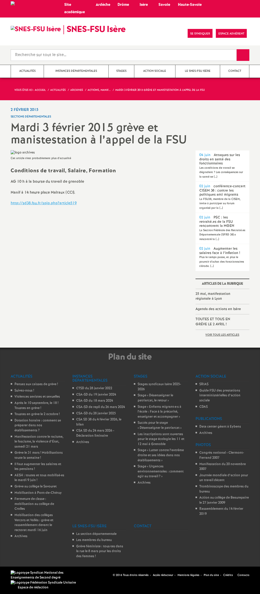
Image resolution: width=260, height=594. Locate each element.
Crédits (228, 575)
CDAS (203, 406)
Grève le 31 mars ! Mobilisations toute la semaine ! (38, 455)
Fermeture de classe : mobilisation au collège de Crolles (34, 504)
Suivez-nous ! (24, 390)
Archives (20, 536)
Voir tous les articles (222, 335)
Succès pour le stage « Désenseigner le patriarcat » (160, 425)
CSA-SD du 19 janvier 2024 (96, 394)
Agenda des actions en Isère (218, 309)
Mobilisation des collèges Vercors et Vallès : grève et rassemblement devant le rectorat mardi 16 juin (33, 523)
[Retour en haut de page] (19, 575)
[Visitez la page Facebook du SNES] (109, 575)
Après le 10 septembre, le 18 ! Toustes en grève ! (36, 406)
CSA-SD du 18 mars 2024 (94, 400)
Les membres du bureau (94, 540)
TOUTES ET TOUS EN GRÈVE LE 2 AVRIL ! (213, 322)
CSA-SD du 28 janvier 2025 (96, 413)
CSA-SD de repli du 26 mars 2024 (100, 407)
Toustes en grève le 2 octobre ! (37, 414)
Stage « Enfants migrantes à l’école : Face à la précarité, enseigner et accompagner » (159, 411)
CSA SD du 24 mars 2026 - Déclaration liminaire (95, 433)
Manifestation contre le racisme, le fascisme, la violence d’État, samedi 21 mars (38, 441)
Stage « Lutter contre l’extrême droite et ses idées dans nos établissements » (161, 455)
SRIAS (203, 384)
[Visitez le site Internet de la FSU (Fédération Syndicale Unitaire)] (43, 582)
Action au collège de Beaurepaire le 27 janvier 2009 (224, 500)
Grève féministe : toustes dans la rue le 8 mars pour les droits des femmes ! (99, 551)
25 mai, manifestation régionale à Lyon (213, 296)
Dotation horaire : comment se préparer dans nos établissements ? (37, 425)
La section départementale (96, 534)
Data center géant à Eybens (220, 426)
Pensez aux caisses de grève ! (36, 384)
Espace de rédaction (33, 587)
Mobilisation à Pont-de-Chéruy (38, 492)
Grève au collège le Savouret (35, 486)
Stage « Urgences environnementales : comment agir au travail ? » (161, 471)
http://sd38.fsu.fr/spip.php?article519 (44, 203)
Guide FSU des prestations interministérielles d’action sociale (219, 395)
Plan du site (211, 575)
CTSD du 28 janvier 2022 (94, 388)
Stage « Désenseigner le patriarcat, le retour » (155, 398)
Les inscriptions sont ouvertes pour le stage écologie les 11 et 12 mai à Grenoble (161, 439)
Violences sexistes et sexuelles (37, 396)
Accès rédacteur (163, 575)
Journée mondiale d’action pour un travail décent (223, 478)
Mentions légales (188, 575)
